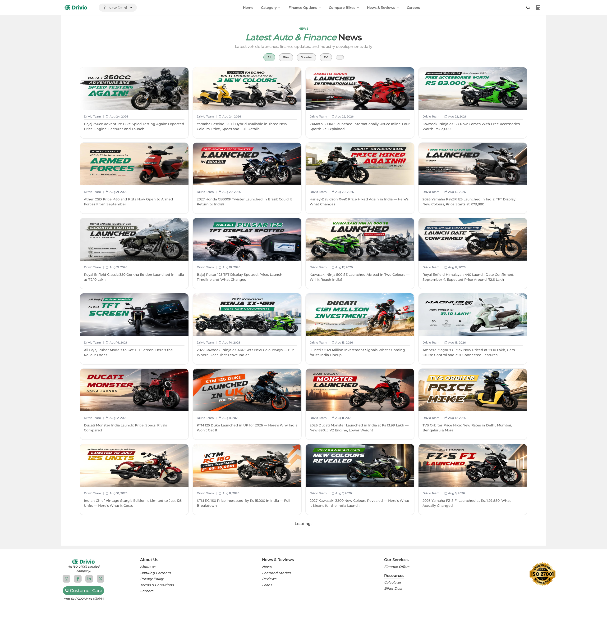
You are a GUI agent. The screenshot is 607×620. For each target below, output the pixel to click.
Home (248, 7)
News (266, 567)
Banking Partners (155, 573)
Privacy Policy (152, 579)
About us (147, 567)
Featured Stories (276, 573)
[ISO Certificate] (542, 574)
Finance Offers (396, 567)
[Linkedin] (89, 579)
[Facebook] (78, 579)
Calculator (392, 583)
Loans (267, 585)
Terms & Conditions (157, 585)
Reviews (269, 579)
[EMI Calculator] (538, 7)
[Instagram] (66, 579)
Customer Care (86, 590)
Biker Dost (393, 589)
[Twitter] (100, 579)
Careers (413, 7)
